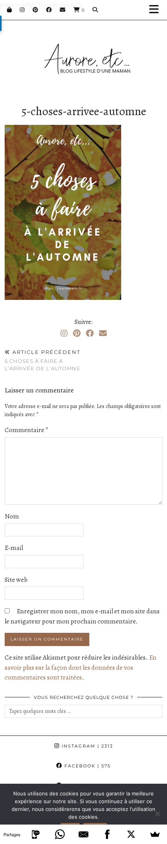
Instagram (86, 746)
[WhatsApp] (59, 834)
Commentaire (27, 430)
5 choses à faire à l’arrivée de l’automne (42, 360)
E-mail (14, 547)
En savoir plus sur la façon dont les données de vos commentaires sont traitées (81, 667)
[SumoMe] (155, 834)
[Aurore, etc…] (83, 50)
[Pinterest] (35, 9)
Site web (16, 579)
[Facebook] (49, 9)
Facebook (87, 766)
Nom (12, 516)
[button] (156, 10)
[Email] (63, 9)
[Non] (157, 814)
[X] (131, 834)
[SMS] (35, 834)
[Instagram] (22, 9)
